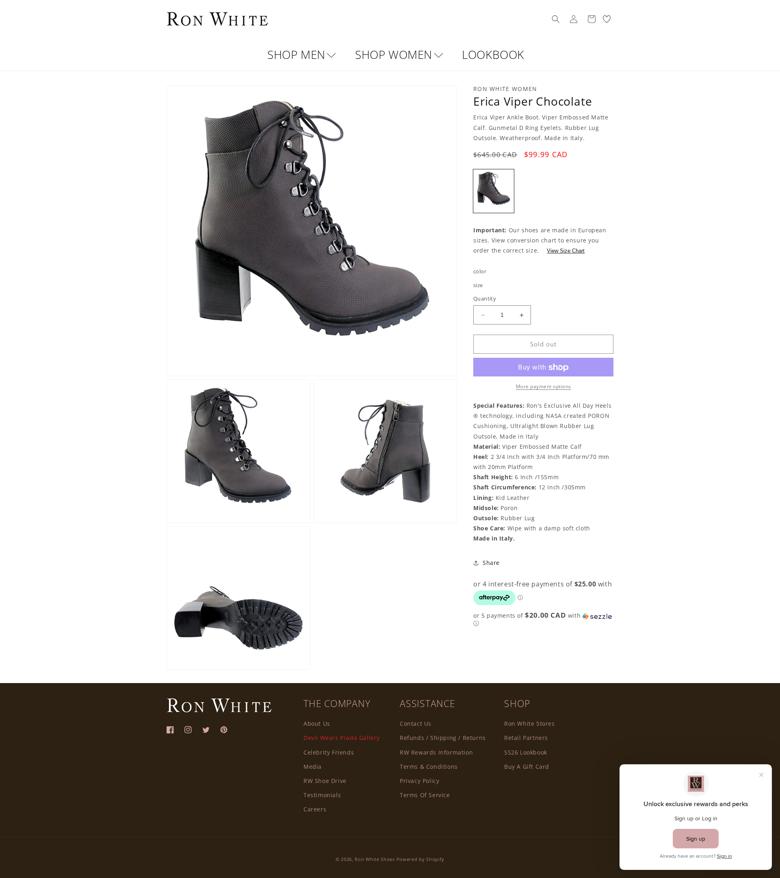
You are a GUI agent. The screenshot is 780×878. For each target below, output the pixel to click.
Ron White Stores (529, 723)
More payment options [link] (543, 386)
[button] (556, 19)
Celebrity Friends (328, 752)
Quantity (484, 299)
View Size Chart (566, 251)
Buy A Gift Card (526, 766)
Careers (314, 809)
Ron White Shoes (375, 859)
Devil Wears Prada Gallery (341, 737)
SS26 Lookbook (525, 752)
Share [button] (491, 563)
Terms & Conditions (429, 766)
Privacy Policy (419, 780)
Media (312, 766)
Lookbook (493, 54)
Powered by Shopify (420, 859)
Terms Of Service (425, 794)
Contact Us (415, 723)
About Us (316, 723)
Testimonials (322, 794)
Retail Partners (526, 737)
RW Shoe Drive (325, 780)
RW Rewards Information (436, 752)
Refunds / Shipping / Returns (443, 737)
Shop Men (297, 54)
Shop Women (395, 54)
